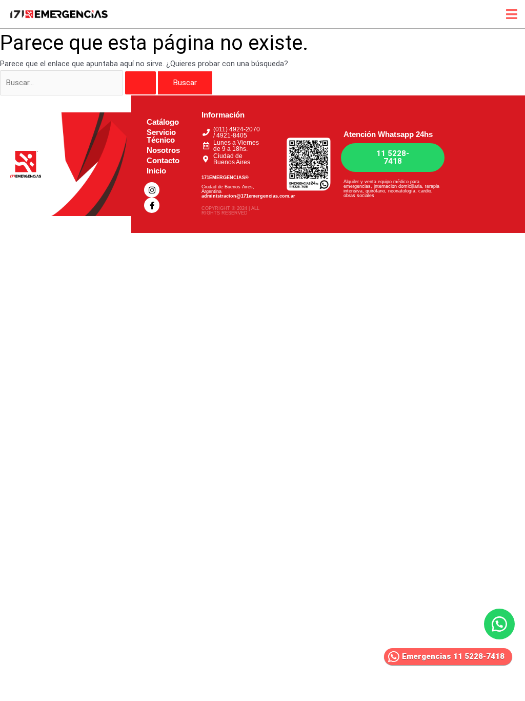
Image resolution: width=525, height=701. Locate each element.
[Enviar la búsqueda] (140, 82)
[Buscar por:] (79, 82)
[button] (499, 624)
